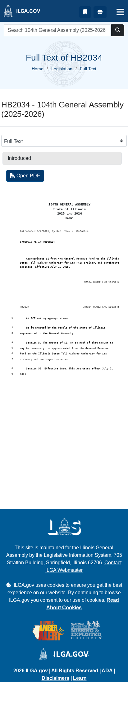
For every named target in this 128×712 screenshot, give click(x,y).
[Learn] (85, 12)
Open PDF (27, 175)
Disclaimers (55, 678)
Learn (80, 678)
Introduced (19, 158)
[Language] (100, 12)
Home (37, 68)
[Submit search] (117, 30)
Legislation (61, 68)
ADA (108, 670)
